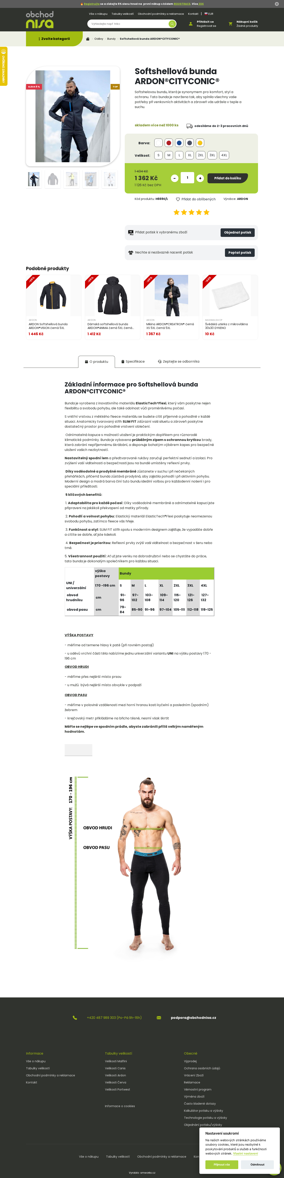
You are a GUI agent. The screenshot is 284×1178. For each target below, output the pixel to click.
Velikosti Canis (115, 1068)
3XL (212, 155)
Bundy (111, 39)
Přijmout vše (222, 1164)
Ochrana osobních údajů (202, 1068)
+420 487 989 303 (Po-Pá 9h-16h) (114, 1017)
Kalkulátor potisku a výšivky (203, 1111)
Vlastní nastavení (245, 1153)
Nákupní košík (247, 22)
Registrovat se (206, 26)
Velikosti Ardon (115, 1075)
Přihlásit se (205, 22)
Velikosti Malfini (116, 1061)
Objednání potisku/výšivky (203, 1125)
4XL (224, 155)
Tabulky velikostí (123, 14)
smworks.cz (147, 1172)
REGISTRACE (182, 4)
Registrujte (92, 4)
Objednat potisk (237, 232)
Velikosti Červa (115, 1082)
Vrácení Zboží (194, 1075)
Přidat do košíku (227, 178)
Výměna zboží (194, 1096)
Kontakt (193, 14)
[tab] (96, 362)
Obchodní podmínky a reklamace (161, 14)
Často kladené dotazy (200, 1104)
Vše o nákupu (98, 14)
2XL (200, 155)
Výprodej (190, 1061)
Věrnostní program (197, 1089)
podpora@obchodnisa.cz (193, 1017)
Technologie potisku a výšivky (205, 1118)
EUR (210, 14)
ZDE (201, 4)
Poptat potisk (239, 252)
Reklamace (192, 1082)
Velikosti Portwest (117, 1089)
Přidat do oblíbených (199, 199)
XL (189, 155)
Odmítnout (257, 1164)
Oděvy (98, 39)
